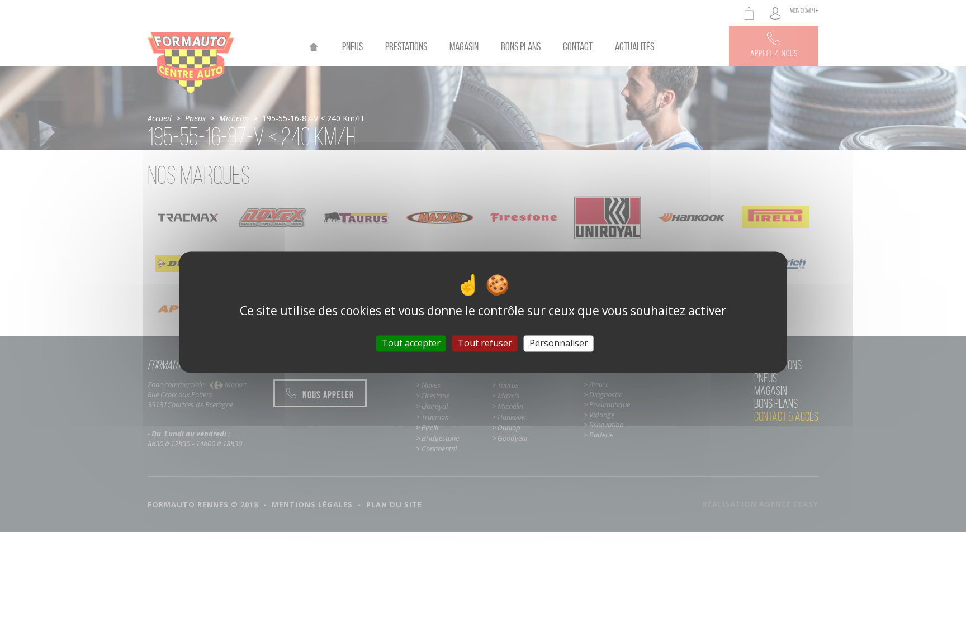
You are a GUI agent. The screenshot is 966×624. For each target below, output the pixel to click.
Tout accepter (411, 343)
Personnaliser (558, 343)
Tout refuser (485, 343)
